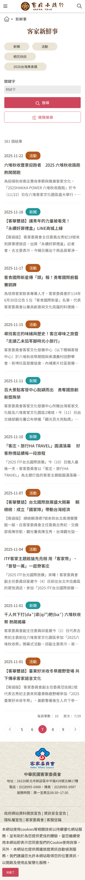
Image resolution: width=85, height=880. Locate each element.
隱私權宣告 (13, 819)
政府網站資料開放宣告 (22, 813)
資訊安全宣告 (55, 813)
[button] (5, 6)
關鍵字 (9, 81)
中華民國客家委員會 (42, 758)
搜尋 (45, 102)
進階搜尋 (45, 117)
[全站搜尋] (79, 6)
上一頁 (10, 729)
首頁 (6, 19)
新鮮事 (21, 19)
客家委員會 (34, 819)
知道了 (10, 872)
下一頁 (74, 729)
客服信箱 (54, 819)
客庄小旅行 (42, 6)
